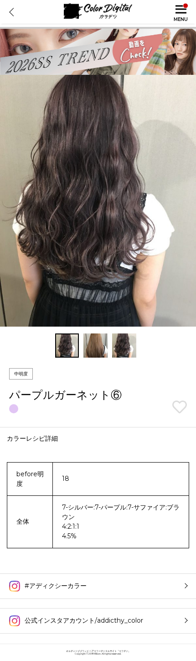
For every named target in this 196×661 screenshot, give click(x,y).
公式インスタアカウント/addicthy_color (84, 620)
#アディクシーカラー (56, 586)
